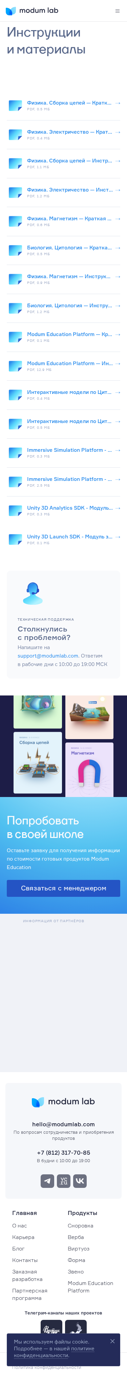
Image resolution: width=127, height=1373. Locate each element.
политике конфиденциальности (54, 1351)
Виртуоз (78, 1248)
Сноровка (80, 1225)
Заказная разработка (27, 1275)
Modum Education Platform (90, 1287)
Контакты (25, 1260)
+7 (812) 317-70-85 (63, 1152)
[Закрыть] (112, 1341)
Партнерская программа (29, 1294)
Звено (76, 1271)
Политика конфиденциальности (46, 1367)
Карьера (23, 1237)
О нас (19, 1225)
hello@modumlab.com (63, 1124)
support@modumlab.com (48, 655)
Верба (76, 1237)
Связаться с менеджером (63, 888)
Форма (76, 1260)
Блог (18, 1248)
